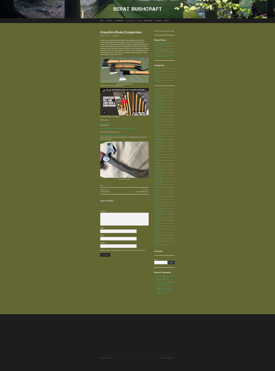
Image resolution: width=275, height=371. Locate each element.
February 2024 (157, 168)
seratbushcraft (159, 276)
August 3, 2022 (104, 35)
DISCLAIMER (158, 20)
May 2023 (156, 195)
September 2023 (158, 183)
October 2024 (157, 144)
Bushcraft (110, 20)
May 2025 (156, 123)
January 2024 (157, 171)
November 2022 (158, 212)
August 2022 (157, 221)
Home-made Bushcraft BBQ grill (162, 44)
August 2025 (157, 114)
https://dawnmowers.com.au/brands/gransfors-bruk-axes (117, 128)
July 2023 (156, 189)
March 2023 (157, 200)
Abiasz (157, 292)
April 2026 (156, 90)
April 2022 (156, 233)
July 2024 (156, 153)
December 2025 (158, 102)
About (102, 20)
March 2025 (157, 129)
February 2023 (157, 203)
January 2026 (157, 99)
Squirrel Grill (157, 53)
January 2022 (157, 242)
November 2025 (158, 105)
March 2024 (157, 165)
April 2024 (156, 162)
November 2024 (158, 141)
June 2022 (156, 227)
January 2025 (157, 135)
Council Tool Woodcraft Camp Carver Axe (113, 135)
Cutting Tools (130, 20)
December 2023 (158, 174)
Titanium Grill (157, 47)
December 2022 (158, 209)
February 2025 (157, 132)
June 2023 (156, 192)
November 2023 (158, 177)
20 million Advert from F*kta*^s (162, 56)
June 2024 (156, 156)
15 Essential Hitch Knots (142, 190)
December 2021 (158, 245)
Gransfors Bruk (104, 123)
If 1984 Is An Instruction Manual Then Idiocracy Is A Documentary (165, 283)
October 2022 (157, 215)
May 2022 (156, 230)
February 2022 (157, 239)
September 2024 (158, 147)
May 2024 (156, 159)
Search (156, 259)
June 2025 (156, 120)
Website (102, 243)
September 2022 (158, 218)
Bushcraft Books (169, 276)
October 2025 (157, 108)
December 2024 (158, 138)
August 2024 (157, 150)
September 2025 (158, 111)
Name (102, 228)
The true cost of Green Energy (161, 50)
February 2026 (157, 96)
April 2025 (156, 126)
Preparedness (119, 20)
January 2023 (157, 206)
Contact (166, 20)
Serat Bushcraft (108, 357)
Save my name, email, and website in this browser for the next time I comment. (123, 250)
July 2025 (156, 117)
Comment (103, 211)
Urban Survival (148, 20)
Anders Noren (167, 357)
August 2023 (157, 186)
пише (157, 288)
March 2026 (157, 93)
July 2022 (156, 224)
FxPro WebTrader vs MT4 (162, 282)
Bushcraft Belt (164, 292)
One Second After (105, 190)
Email (102, 235)
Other (139, 20)
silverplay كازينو (159, 279)
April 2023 (156, 197)
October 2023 (157, 180)
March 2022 (157, 236)
